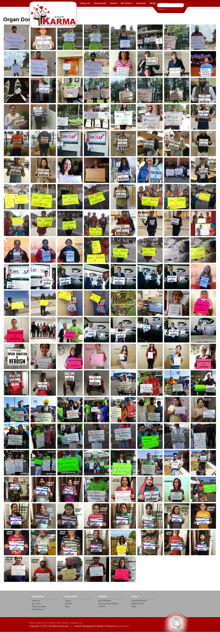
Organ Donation (39, 606)
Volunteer (141, 3)
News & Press (137, 603)
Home (32, 623)
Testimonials (100, 3)
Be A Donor (126, 3)
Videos (68, 601)
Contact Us (76, 623)
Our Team (36, 603)
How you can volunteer (108, 603)
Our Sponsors (38, 609)
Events (113, 3)
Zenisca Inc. (123, 626)
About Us (85, 3)
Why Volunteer (104, 601)
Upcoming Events (139, 601)
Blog (67, 606)
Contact (164, 3)
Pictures (68, 603)
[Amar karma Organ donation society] (53, 15)
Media (153, 3)
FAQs (133, 606)
